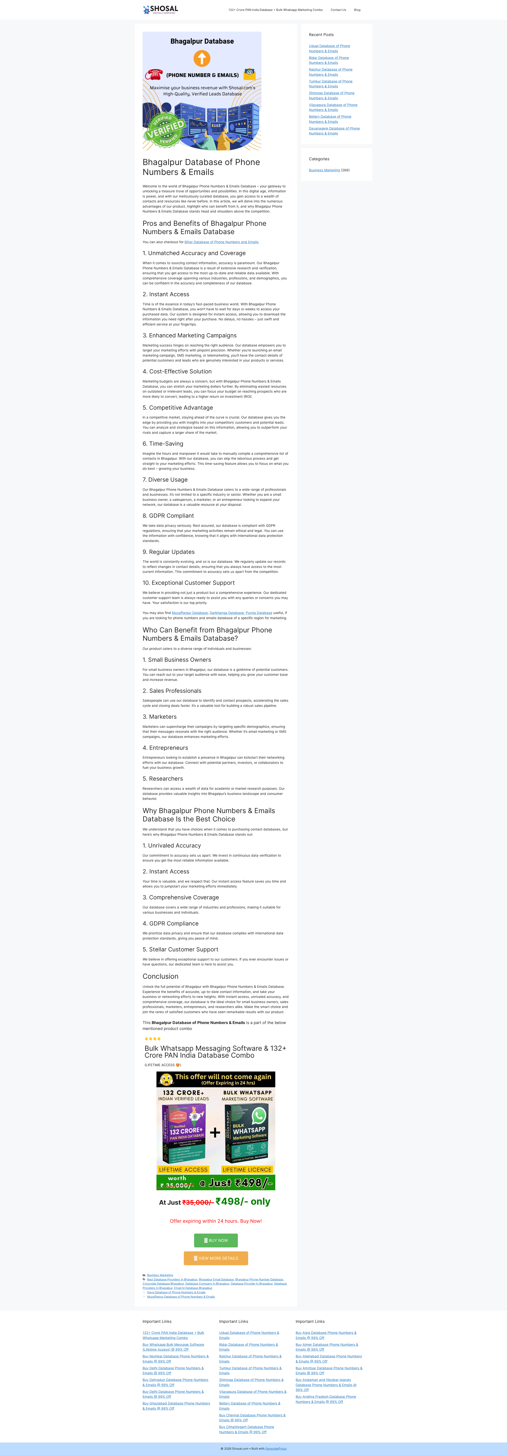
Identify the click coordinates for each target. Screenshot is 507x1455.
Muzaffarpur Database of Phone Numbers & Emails (181, 1296)
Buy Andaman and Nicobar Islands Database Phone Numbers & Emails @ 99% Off (326, 1385)
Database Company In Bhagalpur (207, 1283)
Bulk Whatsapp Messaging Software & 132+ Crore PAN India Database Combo (216, 1051)
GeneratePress (276, 1448)
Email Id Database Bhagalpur (193, 1288)
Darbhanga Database (227, 613)
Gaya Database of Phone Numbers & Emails (176, 1292)
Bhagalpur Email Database (216, 1279)
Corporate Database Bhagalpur (163, 1283)
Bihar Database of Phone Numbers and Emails (221, 242)
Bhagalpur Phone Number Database (259, 1279)
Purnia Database (259, 613)
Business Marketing (160, 1275)
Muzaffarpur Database (190, 613)
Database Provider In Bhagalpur (252, 1283)
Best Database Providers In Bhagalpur (172, 1279)
